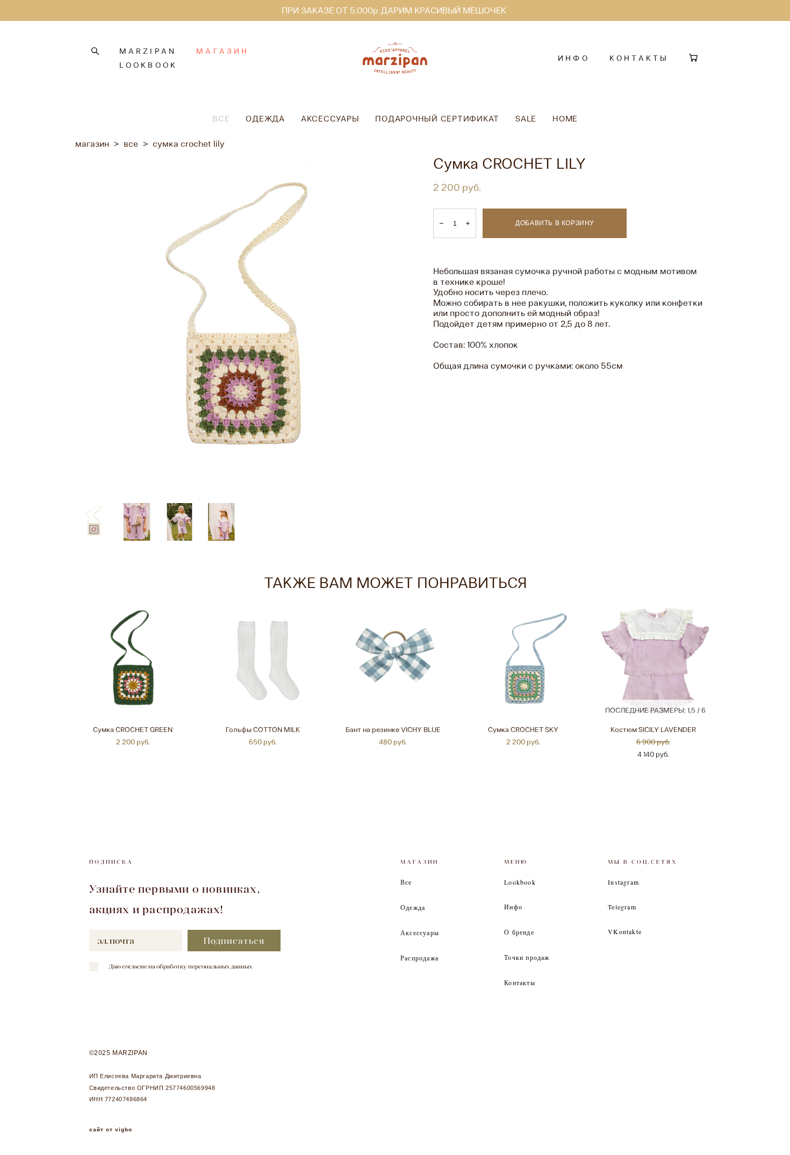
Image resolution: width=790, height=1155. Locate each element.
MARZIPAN (148, 51)
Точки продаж (526, 957)
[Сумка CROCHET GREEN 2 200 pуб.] (135, 661)
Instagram (623, 882)
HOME (565, 119)
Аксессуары (419, 932)
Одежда (412, 907)
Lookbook (520, 882)
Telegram (622, 906)
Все (406, 882)
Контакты (519, 982)
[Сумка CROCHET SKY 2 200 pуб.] (525, 661)
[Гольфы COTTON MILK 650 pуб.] (265, 661)
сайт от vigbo (110, 1129)
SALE (525, 119)
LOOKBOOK (148, 65)
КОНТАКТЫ (639, 58)
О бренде (519, 932)
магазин (92, 144)
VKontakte (625, 931)
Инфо (513, 906)
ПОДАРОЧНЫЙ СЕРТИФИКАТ (437, 119)
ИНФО (574, 58)
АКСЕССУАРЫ (330, 119)
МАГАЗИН (222, 51)
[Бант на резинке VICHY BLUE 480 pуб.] (395, 661)
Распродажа (419, 957)
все (131, 144)
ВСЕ (220, 119)
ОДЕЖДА (265, 119)
